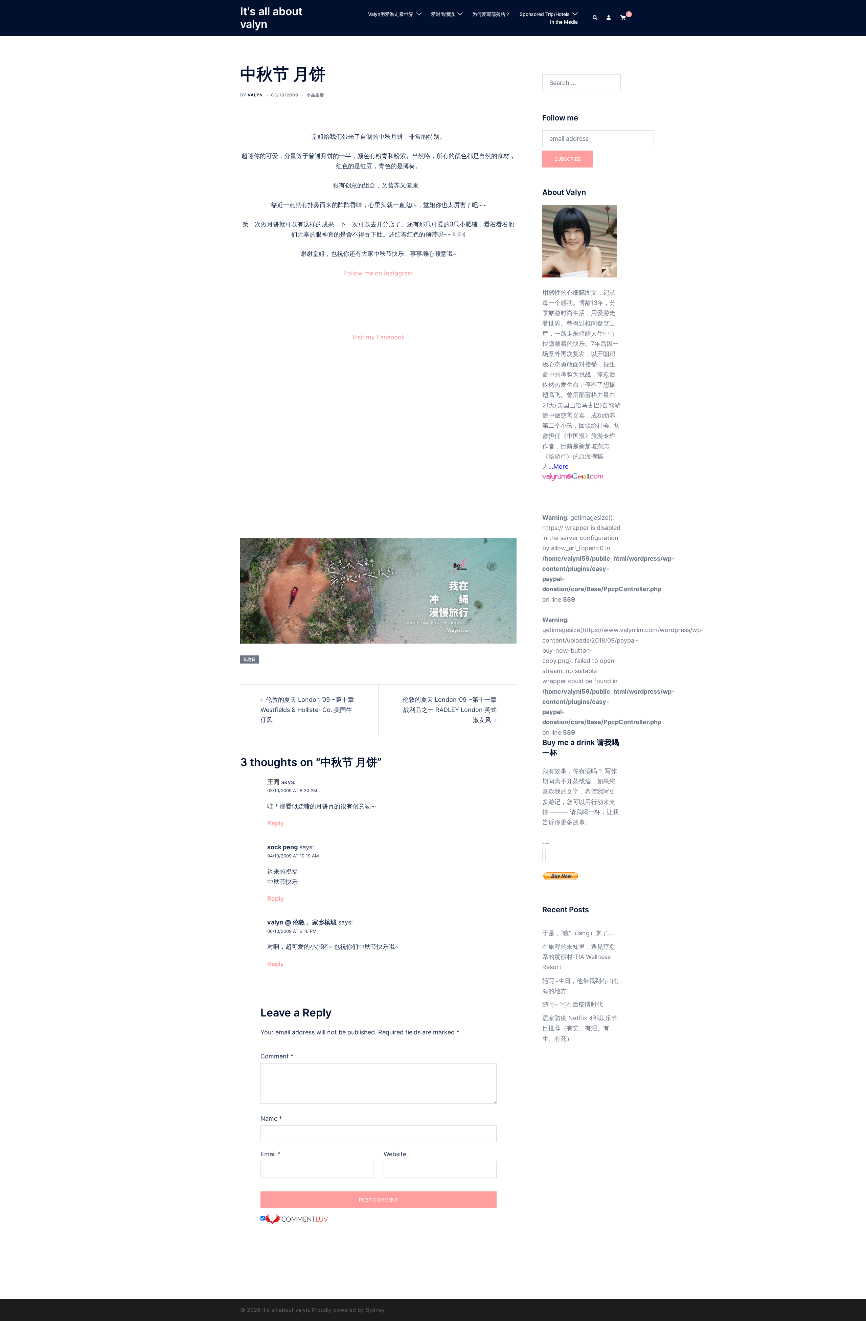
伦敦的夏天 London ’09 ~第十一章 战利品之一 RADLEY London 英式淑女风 (450, 709)
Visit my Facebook (378, 337)
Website (395, 1154)
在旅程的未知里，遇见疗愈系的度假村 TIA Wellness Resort (578, 956)
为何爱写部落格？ (491, 14)
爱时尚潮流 (443, 14)
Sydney (375, 1309)
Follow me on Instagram (378, 273)
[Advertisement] (378, 442)
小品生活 (315, 94)
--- (545, 843)
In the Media (564, 22)
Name (271, 1118)
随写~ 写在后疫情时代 (572, 1004)
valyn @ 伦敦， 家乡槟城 (302, 922)
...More (558, 466)
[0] (623, 17)
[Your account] (609, 18)
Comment (277, 1056)
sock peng (282, 847)
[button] (595, 18)
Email (270, 1154)
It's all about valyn (271, 18)
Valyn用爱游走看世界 (390, 14)
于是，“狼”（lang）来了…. (578, 933)
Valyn (255, 94)
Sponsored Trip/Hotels (545, 14)
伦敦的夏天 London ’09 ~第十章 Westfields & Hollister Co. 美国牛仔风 (307, 709)
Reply (275, 823)
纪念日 (250, 659)
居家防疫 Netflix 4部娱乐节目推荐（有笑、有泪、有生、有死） (579, 1028)
